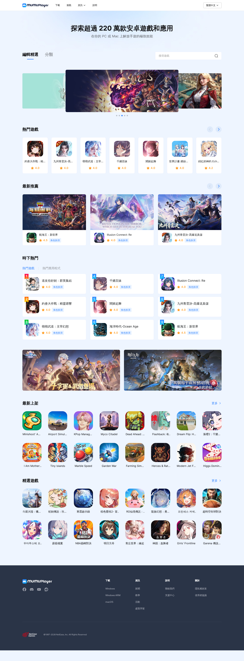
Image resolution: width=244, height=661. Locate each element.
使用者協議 (201, 595)
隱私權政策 (201, 588)
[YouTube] (39, 589)
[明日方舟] (173, 370)
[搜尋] (216, 56)
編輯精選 (30, 54)
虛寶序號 (140, 608)
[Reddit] (46, 589)
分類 (49, 54)
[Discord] (32, 589)
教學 (137, 595)
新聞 (137, 588)
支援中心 (169, 595)
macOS (109, 602)
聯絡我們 (169, 588)
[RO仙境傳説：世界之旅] (71, 370)
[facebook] (24, 589)
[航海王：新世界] (122, 91)
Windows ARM (113, 595)
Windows (110, 588)
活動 (137, 601)
